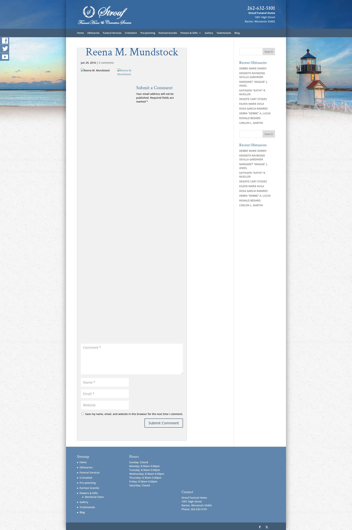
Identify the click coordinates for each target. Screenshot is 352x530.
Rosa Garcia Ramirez (253, 108)
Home (80, 33)
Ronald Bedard (250, 118)
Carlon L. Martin (251, 123)
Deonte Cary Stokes (253, 99)
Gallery (209, 33)
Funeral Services (112, 33)
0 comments (106, 62)
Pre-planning (147, 33)
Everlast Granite (168, 33)
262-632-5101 (261, 8)
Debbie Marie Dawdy (253, 68)
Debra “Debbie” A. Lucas (255, 113)
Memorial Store (94, 497)
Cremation (131, 33)
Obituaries (93, 33)
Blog (237, 33)
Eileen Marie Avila (251, 103)
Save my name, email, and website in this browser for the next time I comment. (134, 414)
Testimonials (224, 33)
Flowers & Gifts (189, 33)
